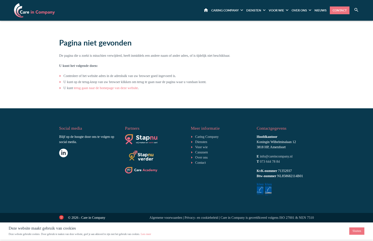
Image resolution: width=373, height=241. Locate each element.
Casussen (201, 152)
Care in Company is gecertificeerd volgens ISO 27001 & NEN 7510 (267, 217)
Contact (340, 10)
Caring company (225, 10)
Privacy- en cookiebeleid (201, 217)
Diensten (253, 10)
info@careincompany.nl (276, 156)
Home (206, 10)
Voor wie (276, 10)
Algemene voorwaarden (165, 217)
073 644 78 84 (270, 161)
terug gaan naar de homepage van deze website (106, 88)
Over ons (299, 10)
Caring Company (207, 137)
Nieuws (321, 10)
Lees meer (146, 234)
